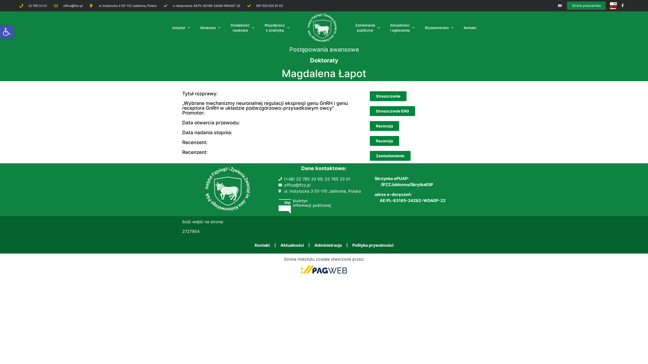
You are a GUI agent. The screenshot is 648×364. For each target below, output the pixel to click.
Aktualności (292, 245)
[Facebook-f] (622, 5)
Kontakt (262, 245)
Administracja (328, 245)
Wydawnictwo (437, 28)
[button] (6, 31)
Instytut (178, 28)
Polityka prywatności (372, 245)
